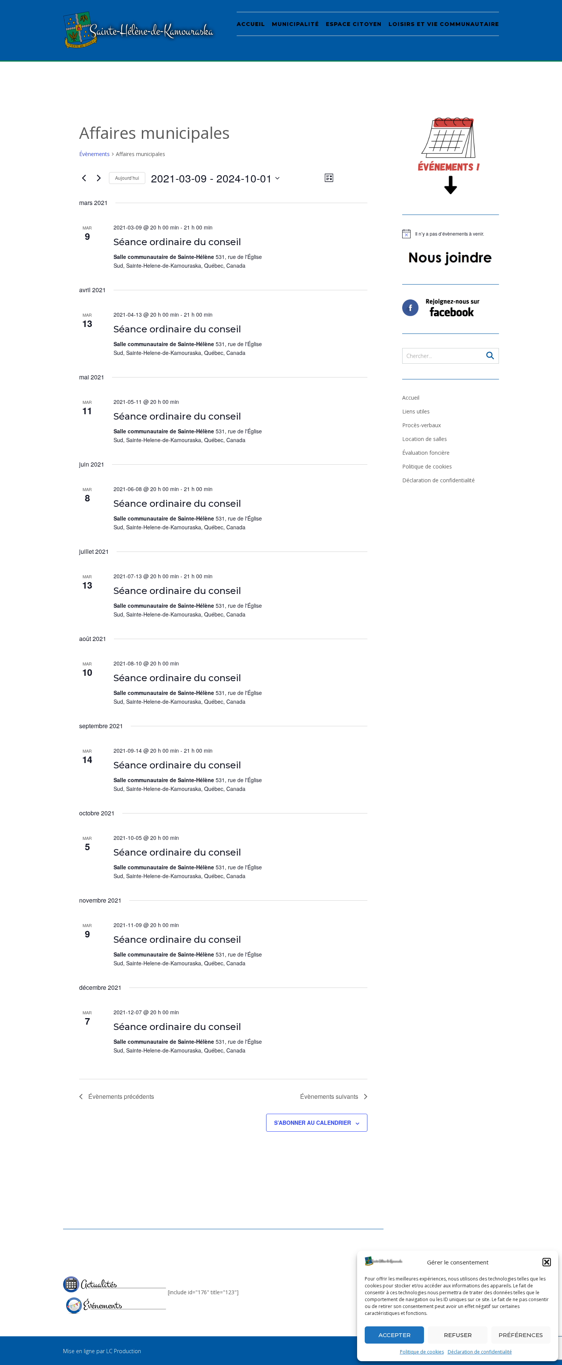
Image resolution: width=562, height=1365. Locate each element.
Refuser (458, 1335)
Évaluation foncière (426, 452)
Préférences (521, 1335)
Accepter (394, 1335)
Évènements (94, 154)
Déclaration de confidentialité (480, 1352)
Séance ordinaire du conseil (177, 241)
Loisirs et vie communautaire (443, 24)
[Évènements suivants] (98, 178)
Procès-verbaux (421, 425)
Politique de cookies (422, 1352)
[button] (547, 1262)
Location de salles (424, 439)
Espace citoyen (354, 24)
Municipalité (295, 24)
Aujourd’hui (127, 177)
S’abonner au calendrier (312, 1122)
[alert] (450, 233)
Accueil (251, 24)
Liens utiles (416, 411)
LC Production (123, 1351)
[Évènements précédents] (83, 178)
